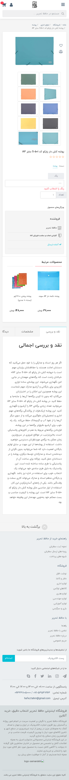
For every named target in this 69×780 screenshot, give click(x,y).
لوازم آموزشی (60, 603)
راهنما (64, 625)
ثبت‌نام (8, 658)
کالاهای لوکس (60, 588)
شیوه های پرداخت (58, 556)
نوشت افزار (61, 573)
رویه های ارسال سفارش (55, 551)
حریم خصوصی (60, 640)
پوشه (55, 166)
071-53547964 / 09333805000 (32, 692)
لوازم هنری (61, 593)
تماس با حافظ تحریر (57, 630)
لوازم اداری (62, 583)
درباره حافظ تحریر (58, 635)
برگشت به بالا (31, 527)
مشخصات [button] (27, 332)
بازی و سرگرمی (59, 608)
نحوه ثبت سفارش (58, 546)
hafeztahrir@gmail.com (37, 698)
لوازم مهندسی (60, 598)
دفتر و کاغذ (61, 578)
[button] (6, 4)
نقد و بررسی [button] (53, 332)
